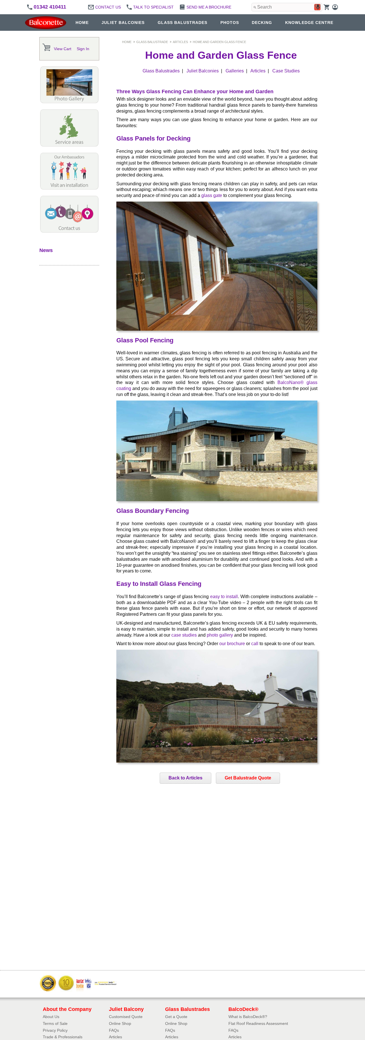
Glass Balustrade (152, 42)
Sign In (83, 48)
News (46, 250)
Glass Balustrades (161, 70)
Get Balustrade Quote (248, 777)
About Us (51, 1016)
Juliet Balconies (202, 70)
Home (126, 42)
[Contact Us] (69, 231)
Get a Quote (176, 1016)
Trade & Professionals (62, 1037)
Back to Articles (185, 777)
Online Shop (120, 1023)
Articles (180, 42)
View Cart (62, 48)
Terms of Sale (55, 1023)
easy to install (224, 596)
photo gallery (220, 635)
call (254, 643)
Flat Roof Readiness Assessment (258, 1023)
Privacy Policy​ (55, 1030)
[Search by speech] (318, 7)
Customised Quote (126, 1016)
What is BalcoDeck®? (247, 1016)
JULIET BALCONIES (123, 22)
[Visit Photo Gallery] (69, 101)
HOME (82, 22)
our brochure (232, 643)
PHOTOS (229, 22)
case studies (184, 635)
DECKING (262, 22)
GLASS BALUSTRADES (182, 22)
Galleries (235, 70)
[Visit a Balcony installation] (69, 188)
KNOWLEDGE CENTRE (309, 22)
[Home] (47, 22)
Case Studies (286, 70)
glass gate (211, 195)
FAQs (114, 1030)
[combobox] (287, 7)
